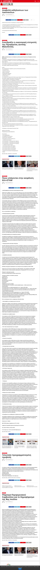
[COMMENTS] (31, 19)
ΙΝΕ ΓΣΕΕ (9, 431)
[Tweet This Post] (14, 19)
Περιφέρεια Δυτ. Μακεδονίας (12, 153)
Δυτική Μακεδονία (9, 14)
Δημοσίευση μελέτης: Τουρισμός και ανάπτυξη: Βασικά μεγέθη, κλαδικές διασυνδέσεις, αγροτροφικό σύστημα (32, 447)
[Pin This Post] (20, 19)
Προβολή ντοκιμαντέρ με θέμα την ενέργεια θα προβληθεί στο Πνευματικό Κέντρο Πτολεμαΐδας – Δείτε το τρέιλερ (7, 486)
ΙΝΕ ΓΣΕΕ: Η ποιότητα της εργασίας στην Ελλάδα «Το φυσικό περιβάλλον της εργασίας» (19, 447)
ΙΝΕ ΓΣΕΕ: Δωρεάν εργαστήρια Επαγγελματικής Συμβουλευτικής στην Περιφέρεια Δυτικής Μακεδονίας (7, 447)
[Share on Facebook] (8, 19)
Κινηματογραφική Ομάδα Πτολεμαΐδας (14, 477)
